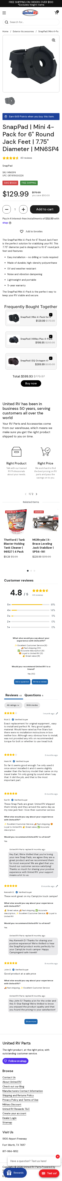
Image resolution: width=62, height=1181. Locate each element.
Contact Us (9, 1077)
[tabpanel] (31, 864)
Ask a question (22, 681)
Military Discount (11, 1104)
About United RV (11, 1082)
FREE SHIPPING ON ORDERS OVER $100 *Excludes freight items (31, 3)
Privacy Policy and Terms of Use (20, 1100)
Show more (31, 1021)
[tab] (34, 695)
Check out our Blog (13, 1086)
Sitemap (7, 1122)
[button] (6, 209)
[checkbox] (32, 705)
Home (5, 31)
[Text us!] (49, 1174)
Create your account (14, 1113)
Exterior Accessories (23, 31)
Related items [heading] (31, 502)
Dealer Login (9, 1118)
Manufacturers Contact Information (22, 1091)
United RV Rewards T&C (16, 1109)
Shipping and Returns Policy (18, 1095)
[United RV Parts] (30, 13)
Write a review (40, 681)
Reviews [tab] (13, 695)
